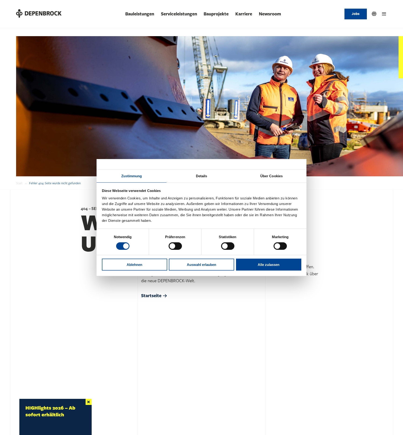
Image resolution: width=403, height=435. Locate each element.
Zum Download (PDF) (40, 420)
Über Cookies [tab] (271, 176)
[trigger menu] (384, 14)
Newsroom (270, 14)
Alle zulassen (268, 265)
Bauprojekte (216, 14)
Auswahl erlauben (201, 265)
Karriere (243, 14)
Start (19, 183)
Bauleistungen (139, 14)
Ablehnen (134, 265)
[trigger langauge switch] (374, 14)
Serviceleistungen (179, 14)
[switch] (175, 246)
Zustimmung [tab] (131, 176)
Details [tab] (201, 176)
